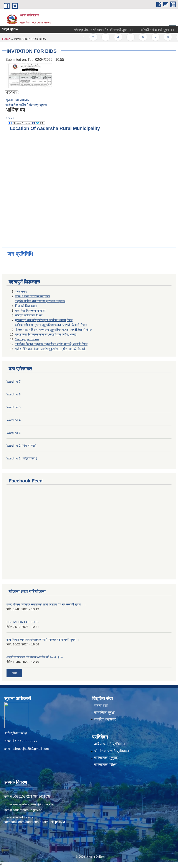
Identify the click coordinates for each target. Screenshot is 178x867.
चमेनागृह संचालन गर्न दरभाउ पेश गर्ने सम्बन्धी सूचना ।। (94, 29)
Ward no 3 (14, 432)
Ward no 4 (14, 420)
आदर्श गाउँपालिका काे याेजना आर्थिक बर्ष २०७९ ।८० (35, 657)
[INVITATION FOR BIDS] (30, 75)
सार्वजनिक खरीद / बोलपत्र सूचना (26, 105)
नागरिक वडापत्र (105, 719)
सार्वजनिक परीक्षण (105, 765)
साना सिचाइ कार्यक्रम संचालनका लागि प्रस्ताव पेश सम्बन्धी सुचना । (43, 639)
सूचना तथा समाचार (17, 100)
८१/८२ (9, 118)
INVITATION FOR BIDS (22, 622)
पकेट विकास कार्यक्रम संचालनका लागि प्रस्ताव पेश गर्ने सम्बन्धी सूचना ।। (46, 604)
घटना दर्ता (101, 706)
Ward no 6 (14, 394)
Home (6, 39)
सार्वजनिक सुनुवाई (106, 758)
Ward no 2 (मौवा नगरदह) (21, 445)
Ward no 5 (14, 407)
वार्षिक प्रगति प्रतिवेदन (109, 744)
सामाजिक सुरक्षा (104, 713)
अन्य (14, 673)
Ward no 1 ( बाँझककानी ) (22, 458)
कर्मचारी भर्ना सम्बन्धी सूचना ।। (148, 29)
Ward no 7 (14, 381)
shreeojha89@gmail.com (31, 748)
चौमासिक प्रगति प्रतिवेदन (111, 751)
